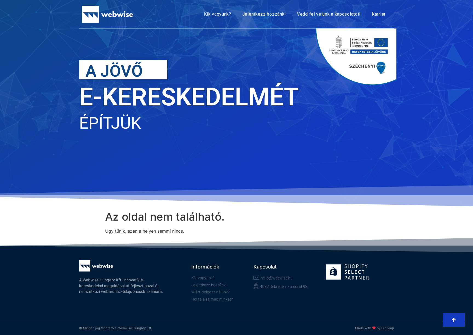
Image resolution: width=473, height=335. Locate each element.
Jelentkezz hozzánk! (264, 14)
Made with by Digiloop (374, 328)
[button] (454, 320)
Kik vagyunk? (217, 14)
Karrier (379, 14)
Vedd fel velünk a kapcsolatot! (329, 14)
